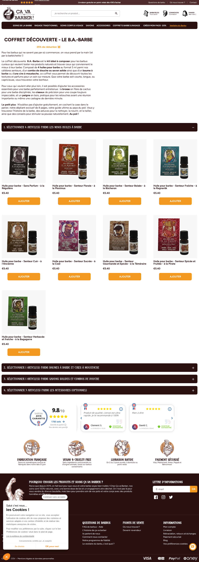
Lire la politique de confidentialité (20, 536)
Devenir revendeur (132, 530)
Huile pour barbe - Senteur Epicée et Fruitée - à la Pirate (174, 262)
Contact (193, 2)
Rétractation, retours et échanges (179, 533)
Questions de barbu (156, 2)
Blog (165, 540)
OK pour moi (52, 546)
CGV (13, 559)
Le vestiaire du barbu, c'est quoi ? (98, 543)
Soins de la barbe (22, 26)
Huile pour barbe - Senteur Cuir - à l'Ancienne (22, 262)
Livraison (167, 530)
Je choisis (19, 546)
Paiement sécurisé (172, 537)
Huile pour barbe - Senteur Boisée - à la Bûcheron (124, 187)
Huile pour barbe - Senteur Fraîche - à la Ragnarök (175, 187)
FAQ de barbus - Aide (92, 527)
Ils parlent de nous (91, 533)
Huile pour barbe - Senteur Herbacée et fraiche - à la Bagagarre (23, 338)
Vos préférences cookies (175, 543)
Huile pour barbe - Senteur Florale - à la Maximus (73, 187)
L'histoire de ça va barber (94, 530)
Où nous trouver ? (177, 2)
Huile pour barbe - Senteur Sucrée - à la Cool (73, 262)
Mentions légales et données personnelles (36, 559)
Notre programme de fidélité (96, 540)
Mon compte (169, 527)
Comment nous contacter (95, 537)
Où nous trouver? (131, 527)
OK (194, 489)
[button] (85, 13)
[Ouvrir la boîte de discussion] (193, 547)
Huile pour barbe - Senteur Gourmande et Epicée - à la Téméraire (124, 262)
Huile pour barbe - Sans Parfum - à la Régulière (23, 187)
